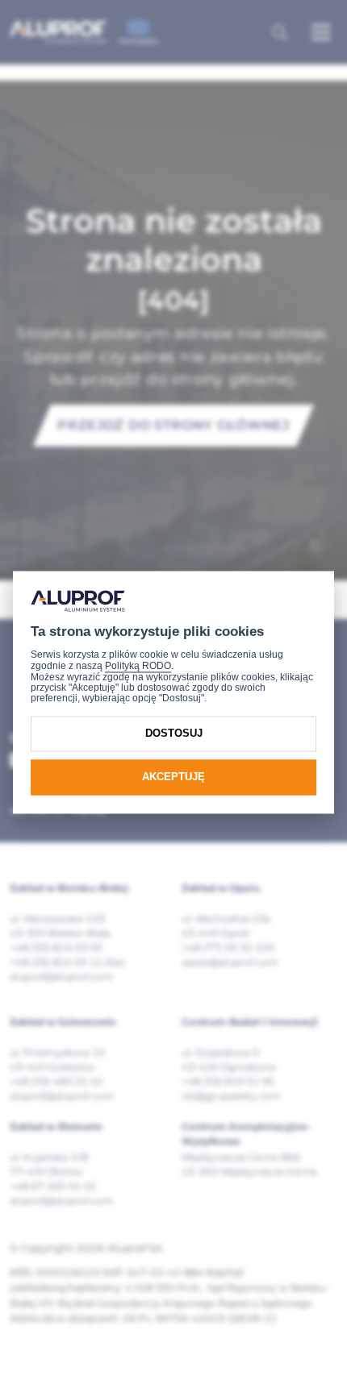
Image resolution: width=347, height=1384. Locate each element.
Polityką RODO (138, 666)
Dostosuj (174, 734)
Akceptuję (173, 777)
